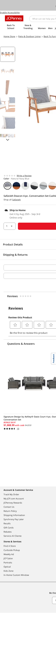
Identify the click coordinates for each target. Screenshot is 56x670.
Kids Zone (8, 570)
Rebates (8, 531)
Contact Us (9, 506)
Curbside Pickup (12, 550)
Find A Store (10, 546)
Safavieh (16, 199)
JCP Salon (8, 558)
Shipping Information (14, 515)
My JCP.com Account (14, 498)
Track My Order (11, 494)
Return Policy (10, 511)
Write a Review (24, 175)
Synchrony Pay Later (14, 519)
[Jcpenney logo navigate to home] (14, 18)
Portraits (8, 562)
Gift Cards (9, 527)
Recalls (7, 523)
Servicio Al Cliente (13, 535)
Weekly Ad (9, 554)
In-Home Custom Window (16, 575)
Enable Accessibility (10, 12)
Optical (7, 566)
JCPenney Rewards (13, 502)
